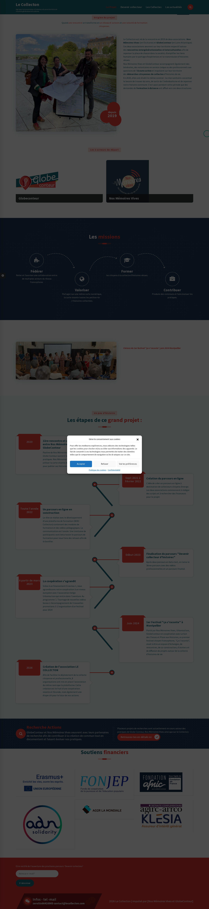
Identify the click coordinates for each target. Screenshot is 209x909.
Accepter (81, 463)
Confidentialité (114, 470)
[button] (137, 439)
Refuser (104, 463)
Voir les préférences (128, 463)
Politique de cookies (97, 470)
